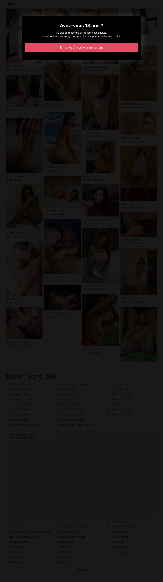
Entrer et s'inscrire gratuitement (81, 47)
